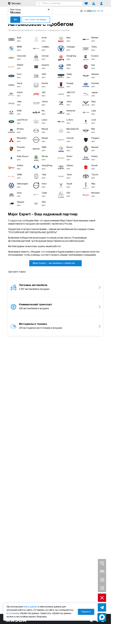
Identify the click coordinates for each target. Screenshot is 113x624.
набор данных (30, 607)
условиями (13, 613)
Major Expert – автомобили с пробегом (54, 263)
